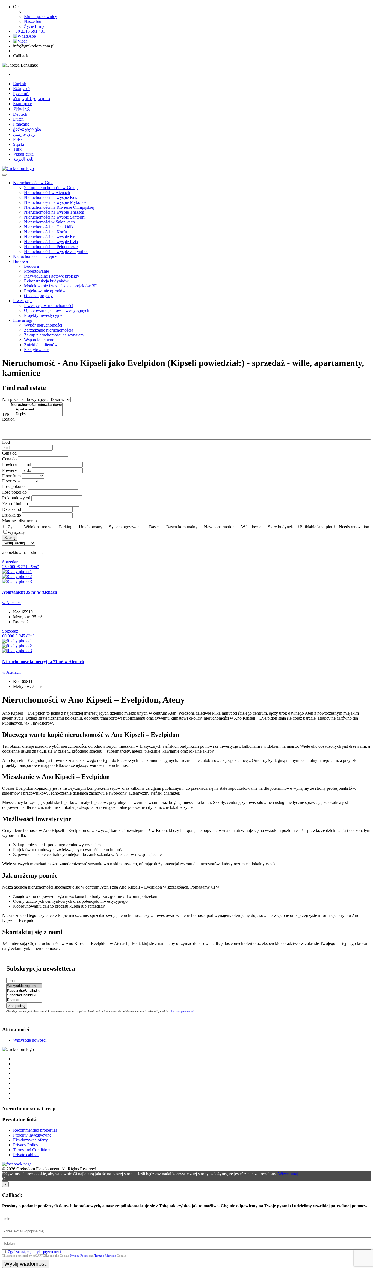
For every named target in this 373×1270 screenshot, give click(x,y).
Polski (18, 139)
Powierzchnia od (16, 464)
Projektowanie (36, 271)
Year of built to (15, 503)
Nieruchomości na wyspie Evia (51, 241)
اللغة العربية (24, 159)
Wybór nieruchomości (43, 325)
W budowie (251, 526)
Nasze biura (34, 21)
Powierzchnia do (16, 470)
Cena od (9, 453)
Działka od (11, 509)
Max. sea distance (17, 520)
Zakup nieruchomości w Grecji (51, 187)
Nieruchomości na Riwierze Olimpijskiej (59, 207)
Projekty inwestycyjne (43, 315)
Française (21, 124)
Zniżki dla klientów (41, 344)
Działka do (11, 515)
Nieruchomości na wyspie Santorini (54, 217)
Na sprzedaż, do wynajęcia (25, 399)
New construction (219, 526)
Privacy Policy (25, 1145)
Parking (65, 526)
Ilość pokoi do (14, 492)
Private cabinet (26, 1154)
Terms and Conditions (32, 1149)
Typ (5, 414)
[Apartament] (36, 409)
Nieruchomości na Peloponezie (51, 246)
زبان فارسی (24, 134)
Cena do (9, 459)
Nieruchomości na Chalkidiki (49, 227)
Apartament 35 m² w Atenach (29, 592)
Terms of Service (105, 1255)
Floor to (9, 481)
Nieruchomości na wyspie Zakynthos (56, 251)
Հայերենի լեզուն (31, 98)
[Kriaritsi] (24, 1000)
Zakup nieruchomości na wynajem (54, 335)
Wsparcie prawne (39, 340)
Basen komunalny (181, 526)
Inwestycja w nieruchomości (48, 305)
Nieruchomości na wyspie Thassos (54, 212)
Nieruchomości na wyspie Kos (50, 197)
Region (8, 419)
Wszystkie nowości (29, 1040)
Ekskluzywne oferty (30, 1140)
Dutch (18, 119)
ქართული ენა (27, 129)
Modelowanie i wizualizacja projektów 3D (60, 286)
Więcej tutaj (288, 1173)
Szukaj (9, 538)
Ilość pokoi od (14, 486)
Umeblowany (90, 526)
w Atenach (11, 602)
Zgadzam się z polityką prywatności (34, 1252)
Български (22, 103)
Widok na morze (38, 526)
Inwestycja (22, 300)
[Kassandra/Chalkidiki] (24, 990)
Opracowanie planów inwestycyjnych (56, 310)
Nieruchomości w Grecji (34, 182)
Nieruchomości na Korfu (45, 231)
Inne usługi (22, 320)
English (19, 83)
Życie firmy (34, 26)
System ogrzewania (126, 526)
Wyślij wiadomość (25, 1264)
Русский (21, 93)
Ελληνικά (21, 88)
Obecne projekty (38, 295)
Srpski (18, 144)
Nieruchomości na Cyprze (35, 256)
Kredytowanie (36, 349)
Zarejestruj (16, 1006)
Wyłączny (16, 532)
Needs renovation (354, 526)
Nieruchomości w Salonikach (49, 222)
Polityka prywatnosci (182, 1011)
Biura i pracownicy (40, 16)
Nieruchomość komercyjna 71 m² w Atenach (43, 661)
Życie (12, 526)
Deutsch (20, 114)
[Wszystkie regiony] (24, 986)
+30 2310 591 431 (29, 31)
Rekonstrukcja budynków (46, 281)
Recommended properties (35, 1130)
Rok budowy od (16, 498)
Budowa (20, 261)
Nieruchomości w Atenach (47, 192)
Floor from (11, 475)
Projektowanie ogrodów (45, 290)
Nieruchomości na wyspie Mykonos (55, 202)
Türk (17, 149)
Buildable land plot (316, 526)
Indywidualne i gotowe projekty (51, 276)
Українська (23, 154)
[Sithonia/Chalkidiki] (24, 995)
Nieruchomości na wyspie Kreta (51, 236)
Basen (154, 526)
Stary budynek (280, 526)
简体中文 (22, 108)
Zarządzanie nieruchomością (48, 330)
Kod (6, 442)
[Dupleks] (36, 414)
